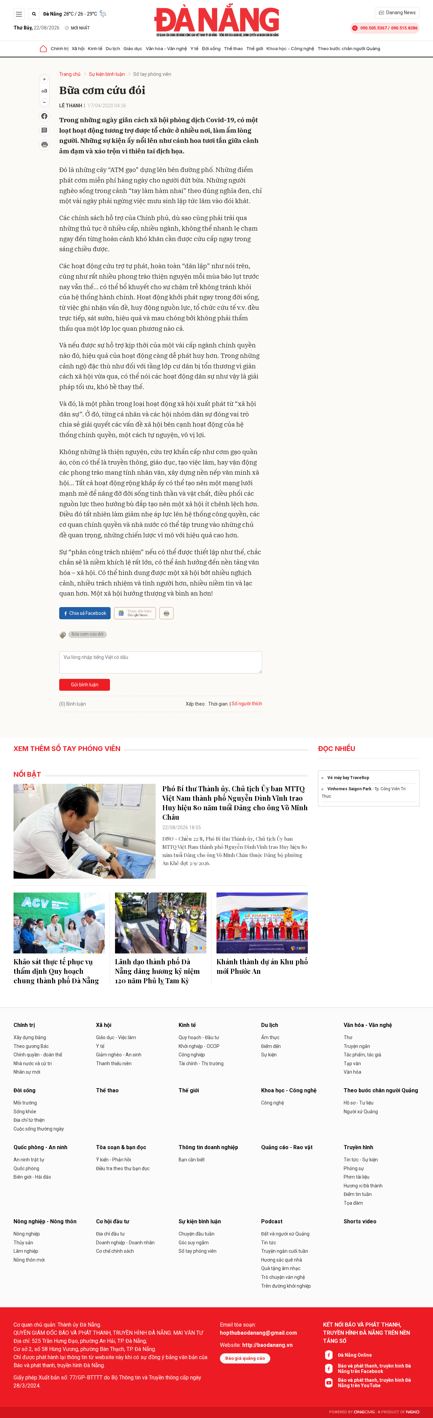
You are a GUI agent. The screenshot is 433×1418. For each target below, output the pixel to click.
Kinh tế (95, 48)
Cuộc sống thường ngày (39, 1129)
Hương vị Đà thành (363, 1185)
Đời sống (211, 48)
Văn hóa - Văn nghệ (166, 48)
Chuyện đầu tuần (196, 1234)
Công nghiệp (192, 1054)
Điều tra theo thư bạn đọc (123, 1168)
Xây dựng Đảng (30, 1037)
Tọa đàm (353, 1203)
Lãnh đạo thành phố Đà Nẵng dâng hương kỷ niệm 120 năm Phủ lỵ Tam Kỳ (157, 971)
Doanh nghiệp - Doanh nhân (125, 1242)
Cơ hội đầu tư (112, 1221)
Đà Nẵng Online (355, 1355)
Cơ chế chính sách (115, 1251)
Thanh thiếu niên (114, 1063)
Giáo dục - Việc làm (116, 1037)
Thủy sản (23, 1242)
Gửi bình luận (84, 684)
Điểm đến (271, 1046)
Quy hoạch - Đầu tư (199, 1037)
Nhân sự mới (27, 1072)
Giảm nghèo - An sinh (118, 1054)
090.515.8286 (404, 27)
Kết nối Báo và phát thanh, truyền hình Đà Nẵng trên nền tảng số (366, 1333)
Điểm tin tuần (358, 1194)
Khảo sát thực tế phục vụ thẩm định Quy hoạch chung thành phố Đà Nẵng (56, 971)
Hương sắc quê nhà (281, 1260)
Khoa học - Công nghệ (290, 48)
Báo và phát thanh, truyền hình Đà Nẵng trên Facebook (374, 1368)
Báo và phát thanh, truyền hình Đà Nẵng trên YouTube (374, 1382)
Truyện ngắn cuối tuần (284, 1251)
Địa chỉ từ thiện (29, 1120)
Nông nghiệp (27, 1234)
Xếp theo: (196, 704)
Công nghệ (272, 1102)
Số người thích (247, 703)
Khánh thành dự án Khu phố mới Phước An (262, 966)
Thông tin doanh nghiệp (208, 1147)
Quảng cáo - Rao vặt (287, 1147)
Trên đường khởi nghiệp (286, 1286)
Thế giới (254, 48)
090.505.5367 (373, 27)
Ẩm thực (270, 1037)
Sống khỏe (25, 1111)
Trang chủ (70, 74)
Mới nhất (80, 28)
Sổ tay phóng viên (152, 74)
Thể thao (233, 48)
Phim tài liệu (356, 1177)
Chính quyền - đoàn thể (38, 1054)
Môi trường (25, 1102)
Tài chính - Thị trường (201, 1063)
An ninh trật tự (29, 1159)
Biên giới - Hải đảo (32, 1177)
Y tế (194, 48)
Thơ (348, 1037)
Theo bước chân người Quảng (349, 48)
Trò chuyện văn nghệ (283, 1277)
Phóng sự (354, 1168)
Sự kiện (269, 1054)
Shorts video (360, 1221)
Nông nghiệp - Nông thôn (45, 1221)
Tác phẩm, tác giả (362, 1054)
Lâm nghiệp (26, 1251)
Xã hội (78, 48)
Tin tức (268, 1242)
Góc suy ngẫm (194, 1242)
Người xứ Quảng (361, 1111)
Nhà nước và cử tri (33, 1063)
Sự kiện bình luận (107, 74)
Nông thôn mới (29, 1260)
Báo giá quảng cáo (245, 1358)
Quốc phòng (26, 1168)
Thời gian (218, 704)
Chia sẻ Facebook (87, 613)
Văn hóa (352, 1072)
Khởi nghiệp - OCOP (199, 1046)
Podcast (271, 1221)
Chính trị (59, 48)
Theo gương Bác (31, 1046)
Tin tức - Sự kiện (361, 1159)
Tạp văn (352, 1063)
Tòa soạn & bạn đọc (121, 1147)
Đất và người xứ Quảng (285, 1234)
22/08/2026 (37, 27)
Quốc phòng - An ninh (40, 1147)
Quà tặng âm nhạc (280, 1268)
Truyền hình (358, 1147)
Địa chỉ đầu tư (110, 1234)
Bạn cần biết (192, 1159)
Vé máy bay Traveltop (348, 777)
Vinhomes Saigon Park (349, 789)
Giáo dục (132, 48)
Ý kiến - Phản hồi (113, 1159)
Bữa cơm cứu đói (88, 634)
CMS (364, 1412)
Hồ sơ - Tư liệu (358, 1102)
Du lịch (113, 48)
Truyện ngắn (357, 1046)
